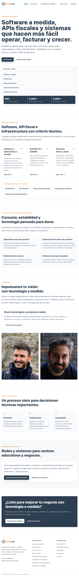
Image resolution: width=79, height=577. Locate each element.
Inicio (26, 4)
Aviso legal (60, 550)
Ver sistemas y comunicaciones (16, 478)
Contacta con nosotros (15, 521)
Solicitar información (23, 59)
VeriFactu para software (41, 189)
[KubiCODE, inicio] (8, 4)
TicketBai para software (63, 189)
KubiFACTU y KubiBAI (39, 566)
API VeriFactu (10, 189)
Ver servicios (7, 59)
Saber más (8, 174)
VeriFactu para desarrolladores (16, 194)
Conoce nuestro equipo (14, 325)
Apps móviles (36, 547)
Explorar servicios (33, 521)
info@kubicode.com (63, 547)
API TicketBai (24, 189)
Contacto (73, 4)
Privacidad (60, 553)
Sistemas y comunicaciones (41, 562)
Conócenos (64, 4)
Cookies (59, 556)
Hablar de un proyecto (39, 478)
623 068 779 (61, 544)
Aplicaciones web (37, 544)
